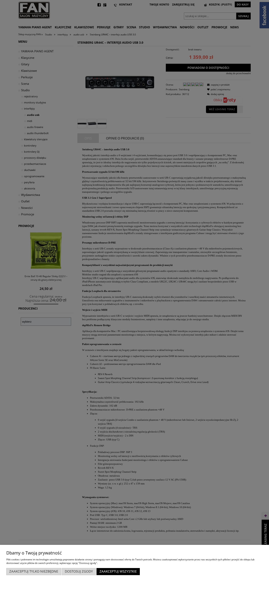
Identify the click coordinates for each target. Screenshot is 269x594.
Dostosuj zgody (79, 571)
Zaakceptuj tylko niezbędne (33, 571)
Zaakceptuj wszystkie (118, 571)
